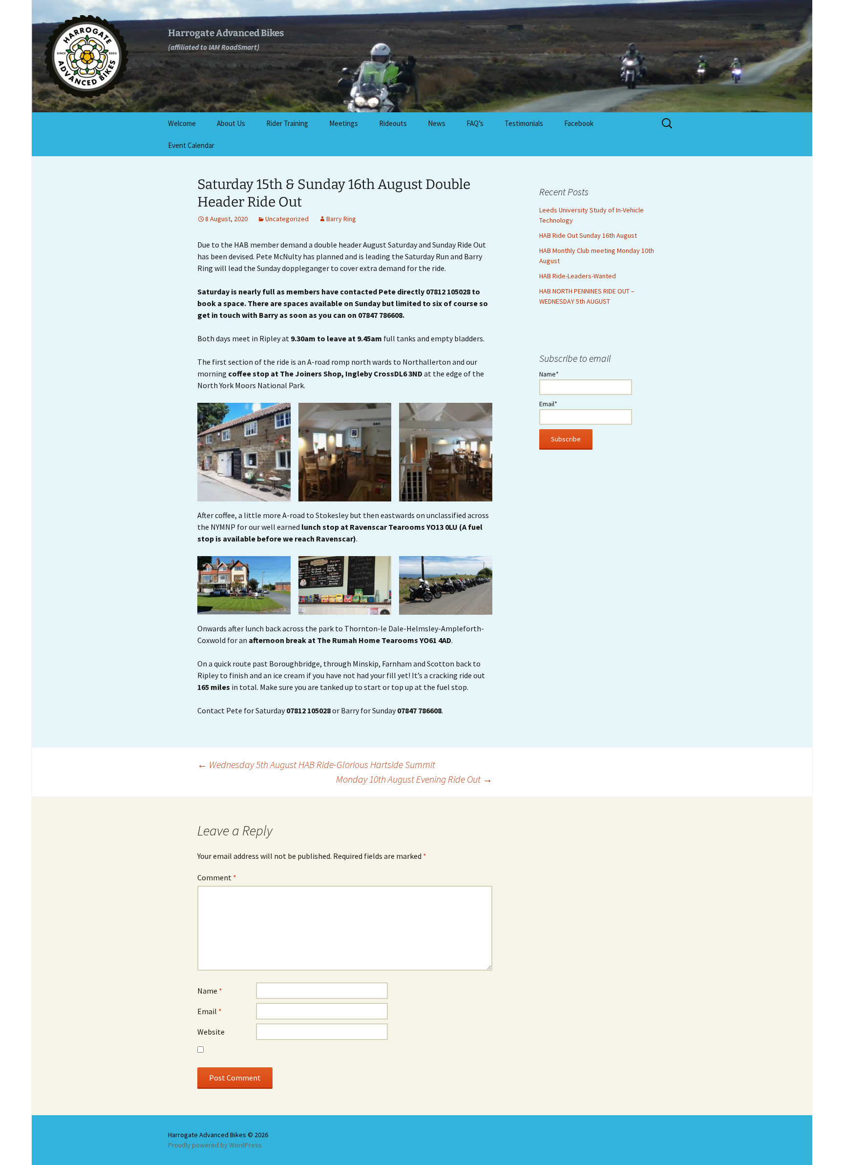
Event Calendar (191, 145)
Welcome (182, 123)
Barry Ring (341, 218)
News (436, 123)
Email (209, 1011)
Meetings (343, 123)
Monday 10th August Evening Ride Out (414, 779)
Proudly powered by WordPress (215, 1145)
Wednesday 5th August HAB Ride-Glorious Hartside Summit (316, 764)
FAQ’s (475, 123)
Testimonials (524, 123)
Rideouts (393, 123)
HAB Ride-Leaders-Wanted (577, 275)
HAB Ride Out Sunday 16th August (588, 235)
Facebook (578, 123)
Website (211, 1032)
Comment (216, 877)
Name (209, 991)
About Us (231, 123)
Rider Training (287, 123)
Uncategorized (287, 218)
